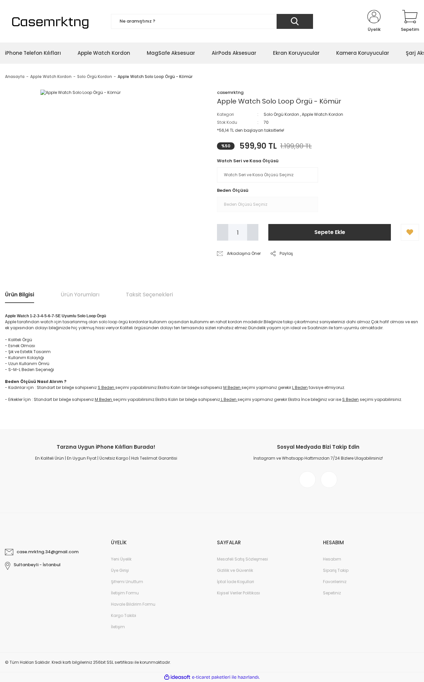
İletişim (118, 627)
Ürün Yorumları (80, 294)
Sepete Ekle (329, 232)
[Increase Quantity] (252, 232)
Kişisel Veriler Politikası (238, 593)
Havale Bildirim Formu (133, 604)
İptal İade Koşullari (235, 581)
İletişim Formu (125, 593)
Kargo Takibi (123, 615)
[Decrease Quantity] (222, 232)
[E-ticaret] (211, 677)
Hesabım (332, 559)
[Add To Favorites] (410, 232)
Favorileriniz (334, 581)
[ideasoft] (177, 677)
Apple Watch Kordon (322, 114)
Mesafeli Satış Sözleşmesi (242, 559)
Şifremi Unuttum (127, 581)
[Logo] (49, 21)
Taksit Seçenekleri (149, 294)
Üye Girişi (120, 570)
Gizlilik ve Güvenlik (235, 570)
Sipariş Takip (335, 570)
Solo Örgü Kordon (281, 114)
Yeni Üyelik (121, 559)
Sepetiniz (332, 593)
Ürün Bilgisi (19, 294)
